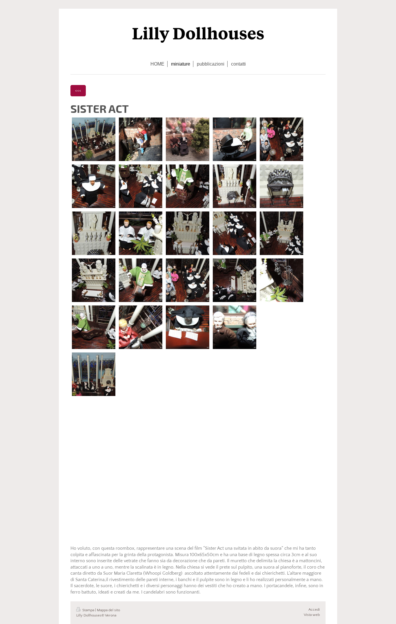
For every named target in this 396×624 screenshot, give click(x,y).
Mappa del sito (108, 610)
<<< (78, 90)
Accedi (314, 609)
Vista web (312, 615)
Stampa (88, 610)
